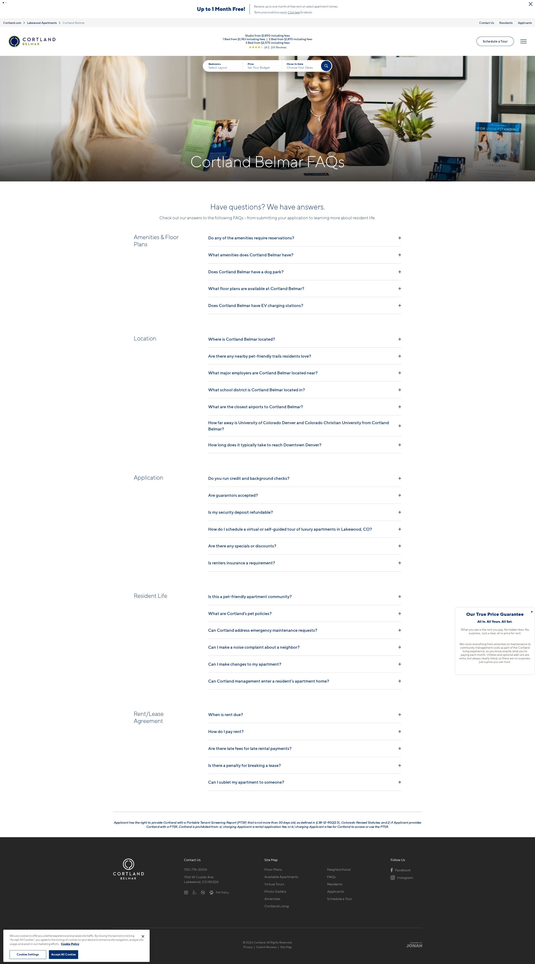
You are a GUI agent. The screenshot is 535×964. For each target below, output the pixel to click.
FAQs (331, 877)
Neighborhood (338, 869)
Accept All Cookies (63, 954)
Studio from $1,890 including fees (267, 35)
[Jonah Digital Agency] (412, 944)
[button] (3, 2)
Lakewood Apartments (42, 22)
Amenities (272, 899)
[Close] (143, 936)
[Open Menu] (523, 41)
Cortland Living (276, 906)
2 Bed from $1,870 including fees (290, 39)
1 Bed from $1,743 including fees (244, 39)
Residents (506, 22)
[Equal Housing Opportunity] (186, 892)
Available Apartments (281, 877)
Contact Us (486, 22)
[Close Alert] (530, 4)
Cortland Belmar (73, 22)
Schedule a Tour (495, 41)
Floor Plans (273, 869)
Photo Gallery (275, 891)
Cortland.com (12, 22)
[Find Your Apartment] (326, 66)
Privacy (248, 947)
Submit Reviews (266, 947)
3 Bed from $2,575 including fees (268, 42)
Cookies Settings (28, 954)
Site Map (286, 947)
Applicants (525, 22)
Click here (294, 12)
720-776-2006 (195, 869)
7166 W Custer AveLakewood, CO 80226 (201, 879)
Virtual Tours (274, 884)
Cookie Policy (70, 944)
